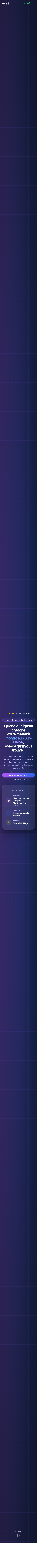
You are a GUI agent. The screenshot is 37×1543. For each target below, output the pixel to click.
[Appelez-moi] (24, 3)
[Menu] (33, 3)
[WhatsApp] (28, 3)
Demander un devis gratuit (18, 775)
